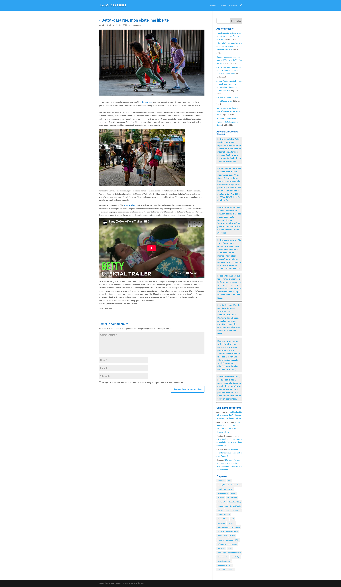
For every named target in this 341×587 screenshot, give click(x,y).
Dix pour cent (232, 497)
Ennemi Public (235, 506)
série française (223, 557)
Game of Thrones (224, 514)
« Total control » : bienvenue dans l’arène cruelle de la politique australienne (228, 70)
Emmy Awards (223, 506)
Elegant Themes (114, 583)
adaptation (221, 481)
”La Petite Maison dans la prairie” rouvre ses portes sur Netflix (228, 111)
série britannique (234, 552)
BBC (233, 485)
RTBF (237, 540)
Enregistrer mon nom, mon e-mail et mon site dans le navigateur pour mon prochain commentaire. (143, 382)
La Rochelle (236, 527)
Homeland (221, 523)
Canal (220, 489)
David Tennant (223, 493)
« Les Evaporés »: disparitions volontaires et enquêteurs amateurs (228, 36)
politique (229, 540)
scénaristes (222, 544)
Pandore (221, 540)
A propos (233, 5)
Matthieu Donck (232, 531)
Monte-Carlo (222, 536)
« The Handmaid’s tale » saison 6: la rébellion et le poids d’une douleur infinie (229, 415)
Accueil (213, 5)
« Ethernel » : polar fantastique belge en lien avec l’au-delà (229, 452)
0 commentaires (135, 25)
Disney (233, 493)
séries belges (235, 557)
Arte (229, 481)
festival (220, 510)
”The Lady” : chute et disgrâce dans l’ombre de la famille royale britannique (229, 46)
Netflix (232, 536)
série (230, 548)
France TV (237, 510)
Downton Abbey (235, 502)
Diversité (221, 497)
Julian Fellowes (223, 527)
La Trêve (221, 531)
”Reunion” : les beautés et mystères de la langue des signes (227, 121)
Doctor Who (222, 502)
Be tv (239, 485)
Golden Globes (223, 519)
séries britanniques (224, 561)
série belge (222, 552)
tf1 (230, 565)
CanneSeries (228, 489)
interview (231, 523)
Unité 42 (231, 569)
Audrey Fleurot (223, 485)
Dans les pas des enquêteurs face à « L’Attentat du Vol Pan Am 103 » (229, 60)
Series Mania (232, 544)
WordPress (139, 583)
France (228, 510)
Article (223, 5)
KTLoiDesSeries (108, 25)
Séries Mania (222, 565)
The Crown (222, 569)
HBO (232, 519)
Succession (221, 548)
